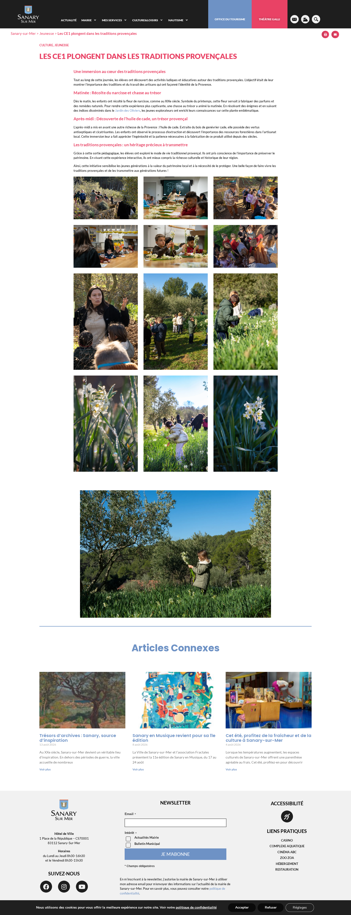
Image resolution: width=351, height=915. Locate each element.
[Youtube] (82, 887)
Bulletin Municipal (147, 843)
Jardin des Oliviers (127, 110)
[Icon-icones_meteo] (305, 19)
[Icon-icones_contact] (294, 19)
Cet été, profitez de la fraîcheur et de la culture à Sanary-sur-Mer (268, 737)
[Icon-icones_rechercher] (316, 19)
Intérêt (129, 833)
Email (129, 814)
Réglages (300, 907)
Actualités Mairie (146, 837)
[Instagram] (64, 887)
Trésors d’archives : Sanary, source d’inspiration (77, 737)
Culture (46, 45)
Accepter (242, 907)
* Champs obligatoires (140, 866)
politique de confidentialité (196, 907)
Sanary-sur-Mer (23, 33)
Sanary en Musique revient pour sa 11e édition (174, 737)
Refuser (271, 907)
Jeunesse (46, 33)
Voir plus (45, 769)
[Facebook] (46, 887)
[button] (325, 34)
